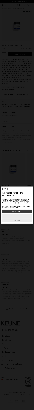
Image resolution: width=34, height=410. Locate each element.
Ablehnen (17, 220)
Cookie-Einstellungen (17, 216)
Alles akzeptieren (17, 211)
